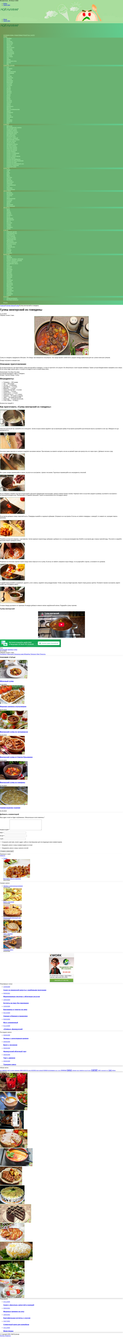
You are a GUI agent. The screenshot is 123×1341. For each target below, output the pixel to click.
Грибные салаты (12, 130)
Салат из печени (12, 150)
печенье (64, 1070)
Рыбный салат (11, 136)
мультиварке (51, 1070)
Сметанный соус (12, 233)
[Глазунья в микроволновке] (12, 1297)
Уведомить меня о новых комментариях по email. (17, 845)
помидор (81, 1070)
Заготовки (7, 191)
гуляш (15, 649)
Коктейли (9, 188)
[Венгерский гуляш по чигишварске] (14, 728)
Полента (9, 121)
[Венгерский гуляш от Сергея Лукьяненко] (12, 754)
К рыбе (9, 251)
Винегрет (9, 126)
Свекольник (10, 53)
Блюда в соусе (11, 244)
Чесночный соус (12, 242)
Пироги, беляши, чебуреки (15, 259)
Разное (6, 296)
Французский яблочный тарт (12, 918)
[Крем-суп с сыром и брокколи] (16, 1165)
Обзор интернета (12, 298)
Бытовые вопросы (12, 299)
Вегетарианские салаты (14, 127)
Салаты (6, 124)
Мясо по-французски (13, 109)
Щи (8, 64)
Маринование (11, 198)
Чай (8, 171)
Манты (9, 108)
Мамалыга (10, 106)
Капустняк (10, 43)
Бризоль (9, 79)
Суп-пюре (10, 56)
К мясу (9, 248)
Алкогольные (11, 189)
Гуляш (9, 86)
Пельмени (10, 117)
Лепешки (9, 275)
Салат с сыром (11, 154)
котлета (33, 1070)
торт (110, 1070)
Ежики (9, 89)
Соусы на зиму (11, 237)
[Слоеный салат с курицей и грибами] (12, 1203)
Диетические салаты (13, 139)
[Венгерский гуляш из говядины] (14, 779)
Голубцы (9, 85)
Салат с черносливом (13, 156)
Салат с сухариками (13, 153)
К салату (9, 253)
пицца (78, 1070)
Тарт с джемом (8, 934)
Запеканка (10, 287)
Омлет (9, 111)
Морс (8, 176)
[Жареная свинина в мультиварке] (12, 703)
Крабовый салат (12, 133)
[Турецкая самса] (12, 948)
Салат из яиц (11, 142)
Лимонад (9, 183)
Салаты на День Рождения (15, 160)
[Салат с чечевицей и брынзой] (12, 1278)
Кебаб (8, 98)
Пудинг (9, 224)
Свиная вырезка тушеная (10, 808)
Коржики (9, 257)
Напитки (6, 168)
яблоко (114, 1070)
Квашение (10, 204)
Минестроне (10, 47)
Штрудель (10, 283)
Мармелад (10, 218)
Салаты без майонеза (13, 159)
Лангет (9, 103)
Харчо (9, 59)
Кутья (8, 216)
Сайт (1, 839)
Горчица (9, 245)
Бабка (8, 70)
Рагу (8, 123)
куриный (41, 1070)
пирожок (74, 1070)
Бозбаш (9, 38)
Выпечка (6, 254)
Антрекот (9, 68)
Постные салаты (12, 147)
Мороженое (10, 219)
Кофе (8, 173)
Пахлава (9, 274)
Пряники (9, 277)
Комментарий (4, 829)
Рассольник (10, 52)
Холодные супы (12, 61)
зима (21, 1070)
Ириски (9, 213)
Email (2, 835)
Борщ (8, 40)
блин (1, 1070)
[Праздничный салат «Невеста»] (16, 1259)
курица (45, 1070)
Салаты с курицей (12, 138)
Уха (8, 58)
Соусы (5, 230)
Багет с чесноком (8, 902)
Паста (8, 114)
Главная (2, 305)
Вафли (9, 256)
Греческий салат (12, 129)
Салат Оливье (11, 151)
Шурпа (9, 62)
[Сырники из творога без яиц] (12, 1241)
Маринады (10, 241)
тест (107, 1070)
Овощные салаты (12, 144)
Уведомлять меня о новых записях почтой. (15, 848)
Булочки (9, 271)
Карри (8, 95)
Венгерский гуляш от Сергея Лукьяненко (16, 757)
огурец (59, 1070)
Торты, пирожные (12, 262)
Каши (8, 97)
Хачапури (10, 280)
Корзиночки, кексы (12, 263)
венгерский (3, 649)
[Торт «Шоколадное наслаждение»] (15, 1222)
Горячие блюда (9, 65)
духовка (12, 1070)
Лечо (8, 197)
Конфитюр (10, 194)
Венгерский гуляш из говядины (12, 782)
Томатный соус (11, 239)
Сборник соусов (12, 231)
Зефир (9, 212)
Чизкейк (9, 281)
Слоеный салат (11, 166)
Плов (8, 118)
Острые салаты (11, 145)
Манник (9, 286)
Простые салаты (12, 148)
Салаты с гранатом (13, 165)
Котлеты (9, 100)
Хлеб (8, 265)
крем (37, 1070)
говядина (10, 649)
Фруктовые (10, 182)
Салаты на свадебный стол (15, 163)
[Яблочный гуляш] (14, 678)
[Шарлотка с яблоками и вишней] (13, 1147)
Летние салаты (11, 141)
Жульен (9, 92)
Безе (8, 209)
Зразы (9, 94)
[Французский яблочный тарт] (12, 916)
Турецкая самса (8, 949)
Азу (8, 67)
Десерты (6, 207)
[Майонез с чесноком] (13, 1109)
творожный (103, 1070)
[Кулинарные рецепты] (9, 16)
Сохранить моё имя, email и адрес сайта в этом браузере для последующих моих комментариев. (32, 842)
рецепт (89, 1070)
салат (94, 1070)
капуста (25, 1070)
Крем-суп (9, 44)
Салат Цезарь (11, 157)
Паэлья (9, 115)
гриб (8, 1070)
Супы (5, 37)
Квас (8, 174)
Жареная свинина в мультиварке (13, 706)
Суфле (9, 295)
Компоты (9, 180)
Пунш (8, 170)
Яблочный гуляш (7, 681)
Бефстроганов (11, 71)
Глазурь (9, 292)
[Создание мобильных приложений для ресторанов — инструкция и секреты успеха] (12, 1128)
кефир (29, 1070)
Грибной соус (11, 247)
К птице (9, 250)
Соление (9, 200)
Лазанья (9, 102)
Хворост (9, 268)
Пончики (9, 289)
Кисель (9, 179)
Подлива (9, 120)
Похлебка (10, 50)
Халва (9, 228)
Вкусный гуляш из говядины (12, 878)
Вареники (10, 82)
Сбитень (9, 177)
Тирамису (10, 227)
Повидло (9, 195)
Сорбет (9, 225)
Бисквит (9, 272)
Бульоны (9, 41)
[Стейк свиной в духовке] (11, 1184)
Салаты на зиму (12, 162)
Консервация (11, 206)
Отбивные (10, 112)
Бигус (8, 74)
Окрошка (9, 49)
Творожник (10, 290)
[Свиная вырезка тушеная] (14, 804)
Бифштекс (10, 77)
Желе (8, 210)
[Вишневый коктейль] (14, 1091)
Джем (8, 203)
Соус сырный (11, 236)
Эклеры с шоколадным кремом (13, 886)
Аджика (9, 201)
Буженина (10, 80)
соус (99, 1070)
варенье (4, 1070)
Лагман (9, 46)
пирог (69, 1070)
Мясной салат (11, 135)
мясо (56, 1070)
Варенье (9, 192)
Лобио (9, 105)
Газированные (11, 185)
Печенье (9, 266)
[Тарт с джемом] (12, 932)
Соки (8, 186)
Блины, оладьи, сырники (14, 260)
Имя (2, 832)
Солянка (9, 55)
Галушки (9, 83)
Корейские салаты (12, 132)
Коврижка (10, 293)
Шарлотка (10, 284)
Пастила (9, 222)
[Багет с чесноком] (12, 900)
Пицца (9, 278)
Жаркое (9, 91)
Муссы (9, 221)
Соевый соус (11, 234)
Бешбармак (10, 73)
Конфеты (9, 215)
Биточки (9, 76)
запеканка (16, 1070)
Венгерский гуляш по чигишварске (14, 732)
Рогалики (9, 269)
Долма (9, 88)
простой (86, 1070)
